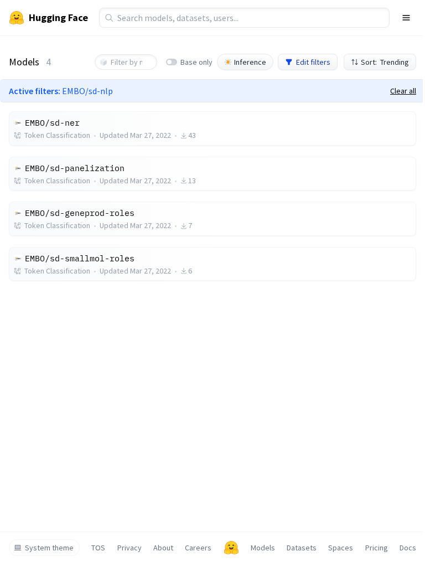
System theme (49, 548)
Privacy (129, 548)
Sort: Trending (385, 62)
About (163, 548)
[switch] (171, 62)
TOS (98, 548)
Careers (198, 548)
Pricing (376, 548)
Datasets (302, 548)
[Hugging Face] (231, 547)
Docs (408, 548)
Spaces (340, 548)
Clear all (403, 91)
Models (263, 548)
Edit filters (313, 62)
